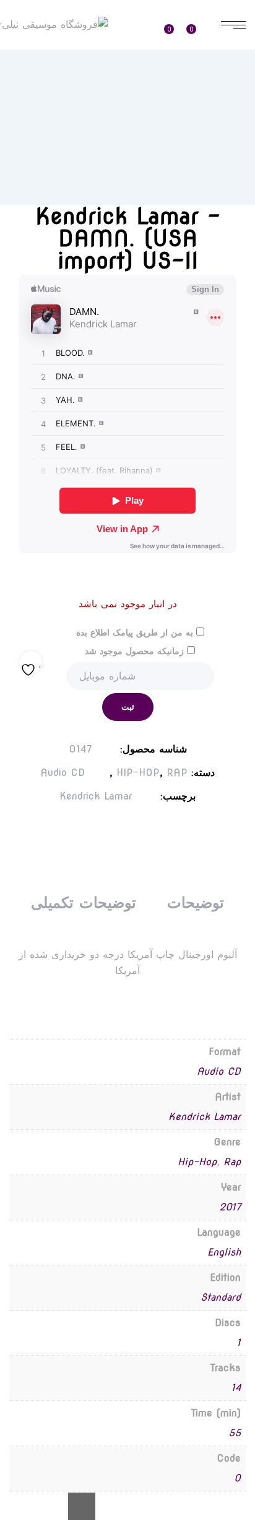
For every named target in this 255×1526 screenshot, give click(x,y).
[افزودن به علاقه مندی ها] (31, 662)
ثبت (127, 707)
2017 (230, 1207)
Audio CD (62, 772)
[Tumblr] (138, 829)
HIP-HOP (138, 772)
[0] (198, 25)
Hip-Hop (197, 1162)
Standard (221, 1297)
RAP (177, 772)
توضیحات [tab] (195, 903)
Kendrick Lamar (95, 796)
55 (234, 1433)
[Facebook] (163, 829)
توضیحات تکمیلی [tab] (83, 903)
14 (236, 1388)
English (224, 1252)
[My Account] (141, 25)
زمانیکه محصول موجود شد (136, 651)
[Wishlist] (173, 24)
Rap (232, 1162)
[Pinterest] (114, 829)
